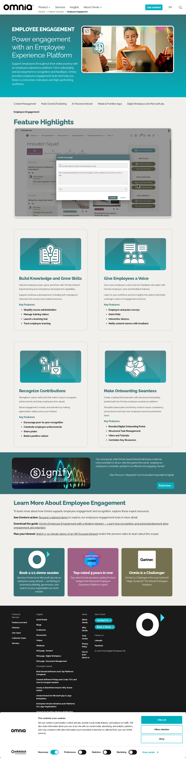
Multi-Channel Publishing (54, 103)
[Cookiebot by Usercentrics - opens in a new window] (19, 752)
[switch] (82, 752)
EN (170, 7)
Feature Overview (56, 12)
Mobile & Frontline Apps (110, 103)
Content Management (25, 103)
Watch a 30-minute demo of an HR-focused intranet (67, 533)
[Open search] (180, 7)
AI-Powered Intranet (82, 103)
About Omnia (91, 7)
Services (60, 7)
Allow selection (161, 729)
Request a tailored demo (53, 517)
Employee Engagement (77, 12)
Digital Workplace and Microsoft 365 (145, 103)
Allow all (162, 720)
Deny (161, 739)
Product (43, 7)
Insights (74, 7)
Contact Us (103, 620)
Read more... (165, 485)
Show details (148, 752)
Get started (154, 7)
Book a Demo (104, 627)
